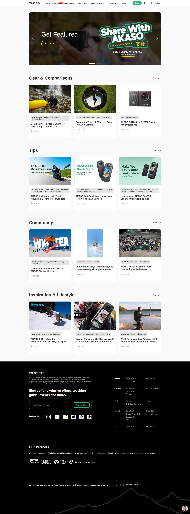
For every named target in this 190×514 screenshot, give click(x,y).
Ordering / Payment (133, 404)
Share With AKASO (153, 388)
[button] (92, 63)
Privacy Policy (71, 485)
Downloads (130, 411)
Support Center (152, 414)
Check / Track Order (133, 414)
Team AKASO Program (131, 392)
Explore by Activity (98, 3)
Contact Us (130, 427)
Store (137, 3)
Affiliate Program (132, 388)
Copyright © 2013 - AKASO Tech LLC (41, 485)
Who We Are (150, 427)
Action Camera (68, 3)
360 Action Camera (52, 3)
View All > (157, 78)
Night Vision (82, 3)
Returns (129, 401)
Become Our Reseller (131, 418)
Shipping (149, 401)
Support (124, 3)
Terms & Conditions (82, 485)
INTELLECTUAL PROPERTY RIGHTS (100, 485)
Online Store (150, 411)
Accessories (150, 378)
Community (113, 3)
